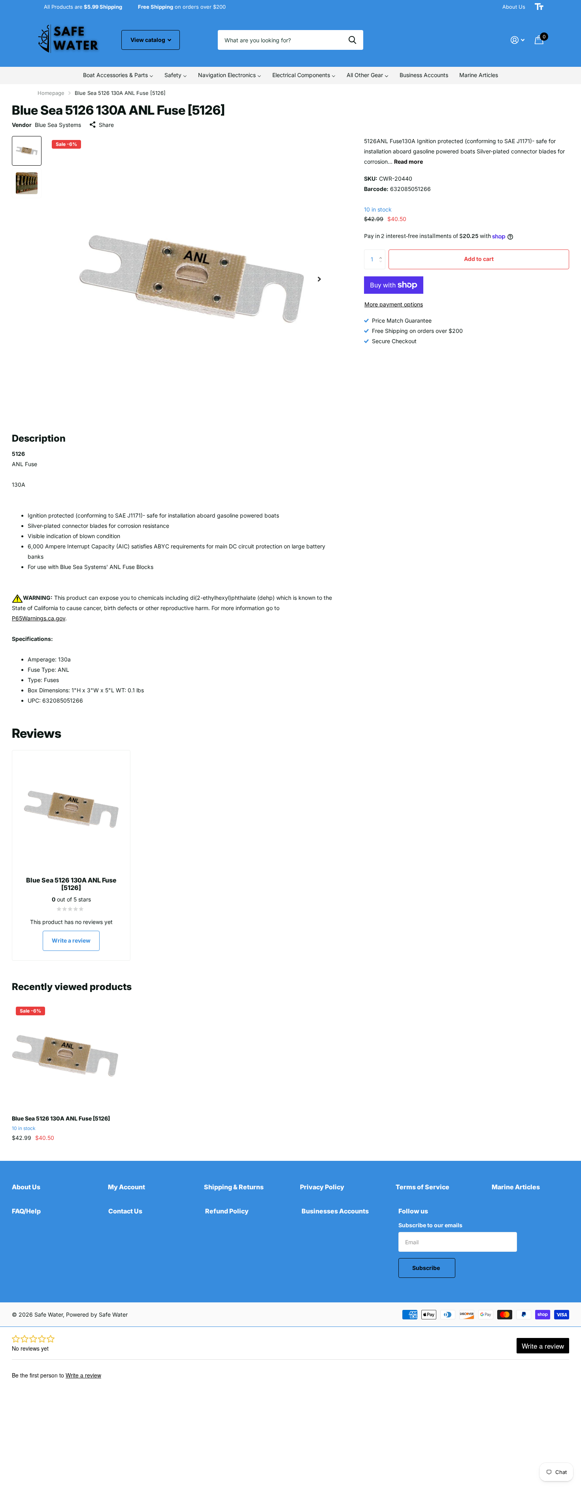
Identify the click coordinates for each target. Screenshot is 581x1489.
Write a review (71, 940)
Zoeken (352, 40)
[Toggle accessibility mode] (539, 7)
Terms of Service (422, 1187)
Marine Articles (516, 1187)
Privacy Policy (322, 1187)
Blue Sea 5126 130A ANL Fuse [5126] (61, 1118)
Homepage (51, 93)
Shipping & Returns (234, 1187)
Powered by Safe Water (97, 1314)
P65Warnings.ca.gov (38, 618)
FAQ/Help (26, 1211)
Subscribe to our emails (430, 1225)
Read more (408, 161)
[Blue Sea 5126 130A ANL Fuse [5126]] (65, 1056)
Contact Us (125, 1211)
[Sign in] (517, 40)
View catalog (148, 39)
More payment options (393, 304)
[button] (319, 279)
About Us (513, 7)
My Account (126, 1187)
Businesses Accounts (335, 1211)
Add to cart (479, 258)
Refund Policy (227, 1211)
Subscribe (426, 1267)
